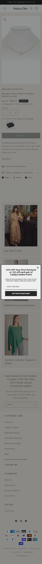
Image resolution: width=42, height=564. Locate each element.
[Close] (38, 267)
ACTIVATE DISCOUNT (21, 293)
